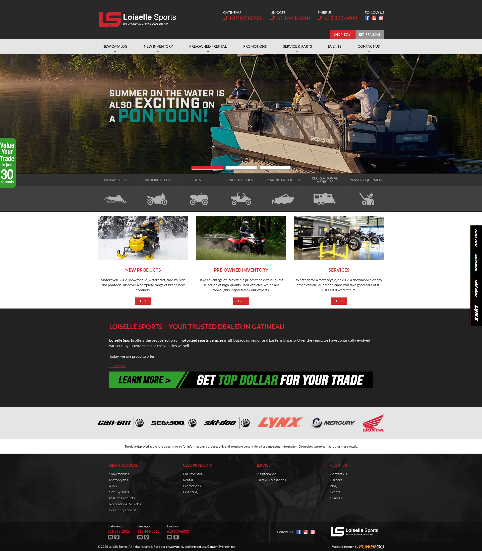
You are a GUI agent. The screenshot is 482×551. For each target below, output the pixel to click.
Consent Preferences (221, 546)
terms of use (198, 546)
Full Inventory (193, 474)
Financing (190, 492)
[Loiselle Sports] (138, 19)
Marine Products (122, 498)
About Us (338, 465)
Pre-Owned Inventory (241, 270)
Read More (117, 366)
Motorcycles (118, 480)
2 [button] (241, 168)
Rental (188, 480)
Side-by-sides (119, 492)
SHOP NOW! (342, 34)
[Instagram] (381, 18)
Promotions (192, 486)
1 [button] (207, 168)
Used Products (197, 465)
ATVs (113, 486)
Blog (333, 486)
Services (339, 270)
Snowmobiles (119, 474)
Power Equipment (122, 510)
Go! (143, 301)
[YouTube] (374, 18)
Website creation (343, 546)
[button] (104, 113)
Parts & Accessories (271, 480)
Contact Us (338, 474)
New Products (143, 270)
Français (373, 34)
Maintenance (266, 474)
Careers (336, 480)
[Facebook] (367, 18)
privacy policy (175, 546)
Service (263, 465)
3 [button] (275, 168)
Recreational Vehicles (125, 504)
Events (335, 492)
